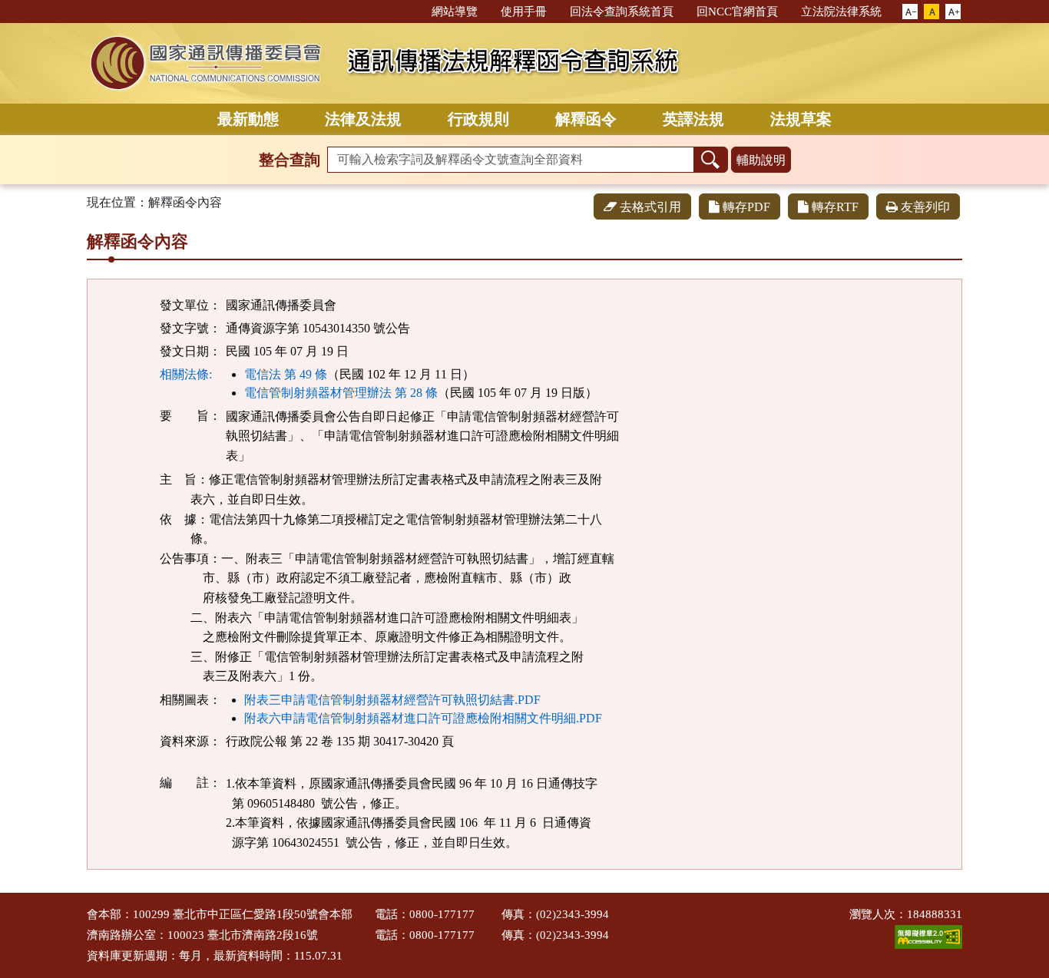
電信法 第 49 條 (285, 374)
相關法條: (186, 374)
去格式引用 (650, 206)
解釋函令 (586, 119)
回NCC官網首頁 (737, 11)
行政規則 (478, 119)
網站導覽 (455, 11)
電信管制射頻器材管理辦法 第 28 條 (341, 392)
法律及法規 (363, 119)
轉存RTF (835, 206)
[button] (910, 12)
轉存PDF (746, 206)
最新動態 (248, 119)
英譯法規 (693, 119)
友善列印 (925, 206)
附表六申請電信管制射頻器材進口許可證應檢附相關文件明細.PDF (423, 718)
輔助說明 (761, 160)
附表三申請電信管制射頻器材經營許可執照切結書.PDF (392, 699)
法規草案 (801, 119)
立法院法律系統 (841, 11)
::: (413, 10)
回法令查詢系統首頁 (621, 11)
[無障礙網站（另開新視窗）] (928, 936)
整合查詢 (289, 159)
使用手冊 (524, 11)
